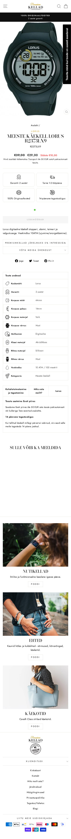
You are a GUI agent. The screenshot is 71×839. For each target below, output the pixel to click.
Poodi (35, 657)
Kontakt (35, 775)
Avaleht (34, 125)
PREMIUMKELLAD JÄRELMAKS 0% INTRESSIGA (35, 242)
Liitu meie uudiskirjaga (34, 818)
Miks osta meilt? (39, 390)
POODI (35, 584)
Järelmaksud (35, 786)
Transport (32, 159)
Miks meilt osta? (35, 781)
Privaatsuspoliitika (36, 797)
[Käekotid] (35, 687)
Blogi (35, 808)
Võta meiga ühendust (35, 250)
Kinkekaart (35, 770)
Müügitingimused (35, 792)
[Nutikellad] (35, 545)
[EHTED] (35, 614)
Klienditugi (34, 761)
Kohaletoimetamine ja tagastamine (15, 390)
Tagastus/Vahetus (35, 803)
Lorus (35, 131)
